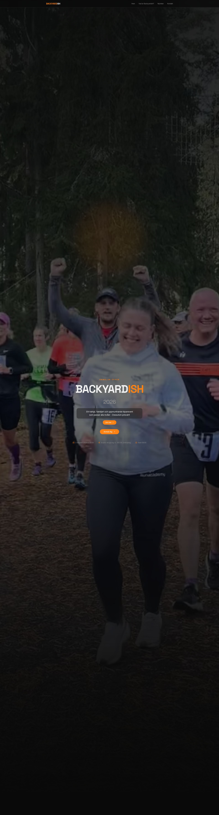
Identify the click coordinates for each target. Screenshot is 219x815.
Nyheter (161, 4)
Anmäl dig (108, 432)
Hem (133, 4)
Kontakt (170, 4)
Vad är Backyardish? (146, 4)
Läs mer (108, 422)
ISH (53, 3)
